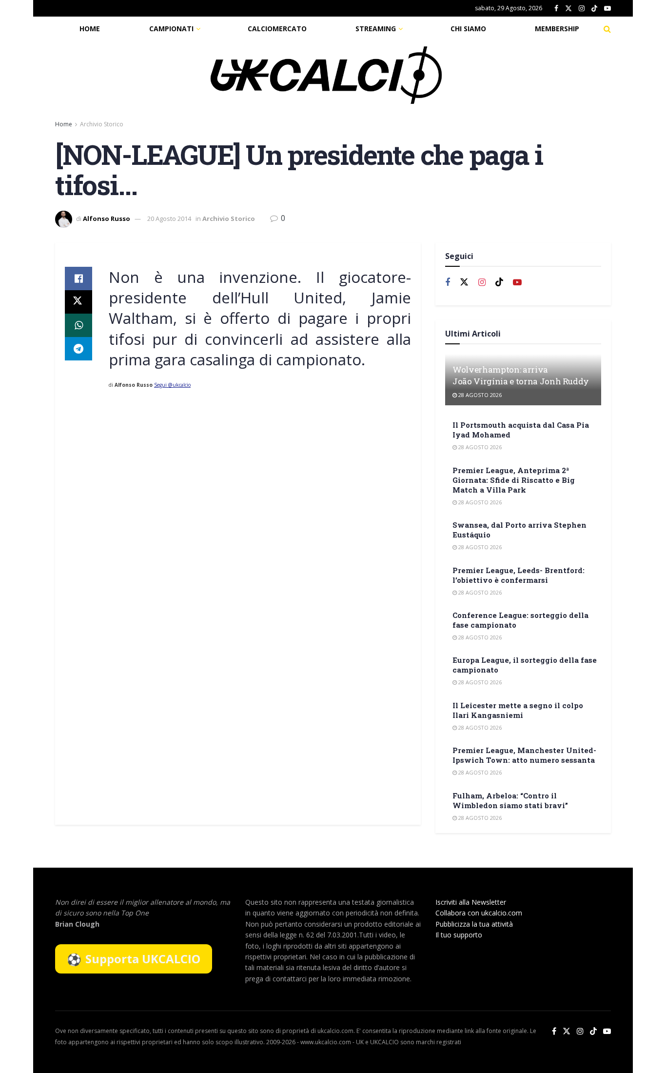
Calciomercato (277, 28)
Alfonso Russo (106, 218)
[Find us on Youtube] (607, 8)
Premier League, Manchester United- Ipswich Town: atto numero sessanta (524, 755)
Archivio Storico (101, 124)
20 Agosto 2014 (169, 218)
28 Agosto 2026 (479, 394)
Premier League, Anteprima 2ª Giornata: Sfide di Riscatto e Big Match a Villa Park (513, 480)
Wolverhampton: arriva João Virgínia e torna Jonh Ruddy (520, 375)
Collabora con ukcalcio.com (478, 912)
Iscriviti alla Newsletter (470, 902)
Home (89, 28)
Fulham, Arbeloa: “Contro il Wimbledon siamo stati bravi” (510, 800)
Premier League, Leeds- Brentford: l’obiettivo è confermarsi (518, 575)
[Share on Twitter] (78, 302)
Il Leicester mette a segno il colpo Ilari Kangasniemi (517, 710)
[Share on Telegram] (78, 348)
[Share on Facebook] (78, 278)
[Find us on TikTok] (594, 8)
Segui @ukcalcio (172, 384)
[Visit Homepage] (326, 75)
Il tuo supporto (458, 934)
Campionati (171, 28)
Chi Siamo (468, 28)
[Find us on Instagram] (582, 8)
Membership (557, 28)
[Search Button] (607, 29)
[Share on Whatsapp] (78, 325)
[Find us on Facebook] (556, 8)
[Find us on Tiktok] (499, 282)
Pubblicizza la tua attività (474, 924)
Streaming (375, 28)
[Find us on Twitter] (568, 8)
